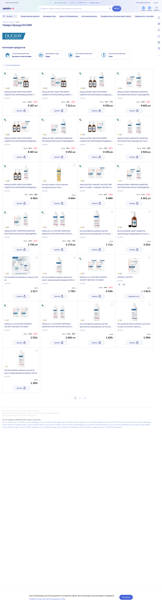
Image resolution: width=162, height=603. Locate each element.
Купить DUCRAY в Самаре (48, 427)
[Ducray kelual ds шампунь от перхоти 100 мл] (21, 277)
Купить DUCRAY (7, 422)
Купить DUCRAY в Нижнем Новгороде (137, 422)
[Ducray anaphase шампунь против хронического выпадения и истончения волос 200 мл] (96, 324)
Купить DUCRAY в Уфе (35, 425)
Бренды (11, 22)
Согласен (126, 597)
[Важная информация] (158, 42)
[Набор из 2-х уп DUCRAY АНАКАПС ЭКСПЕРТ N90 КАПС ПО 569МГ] (96, 277)
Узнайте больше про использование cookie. (47, 599)
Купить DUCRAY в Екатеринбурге (95, 425)
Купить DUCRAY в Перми (11, 427)
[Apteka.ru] (10, 8)
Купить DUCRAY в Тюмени (53, 425)
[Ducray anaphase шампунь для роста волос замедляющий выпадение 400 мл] (59, 277)
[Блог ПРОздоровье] (158, 30)
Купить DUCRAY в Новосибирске (73, 422)
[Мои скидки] (158, 24)
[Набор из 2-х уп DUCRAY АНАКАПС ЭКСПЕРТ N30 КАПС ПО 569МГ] (21, 324)
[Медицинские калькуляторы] (158, 36)
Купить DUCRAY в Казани (29, 427)
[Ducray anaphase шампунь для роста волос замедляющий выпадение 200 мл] (21, 370)
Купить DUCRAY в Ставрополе (90, 427)
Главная (5, 22)
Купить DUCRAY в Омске (114, 422)
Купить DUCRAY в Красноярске (139, 425)
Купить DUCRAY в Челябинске (68, 427)
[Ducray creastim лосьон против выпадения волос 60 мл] (59, 185)
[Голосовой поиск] (110, 8)
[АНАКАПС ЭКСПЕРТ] (134, 277)
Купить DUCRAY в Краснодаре (50, 422)
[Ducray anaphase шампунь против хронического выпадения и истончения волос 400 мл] (96, 231)
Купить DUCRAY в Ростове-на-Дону (14, 425)
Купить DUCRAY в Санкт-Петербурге (26, 422)
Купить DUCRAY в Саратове (117, 425)
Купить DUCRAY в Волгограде (73, 425)
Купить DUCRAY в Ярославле (111, 427)
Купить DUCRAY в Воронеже (96, 422)
